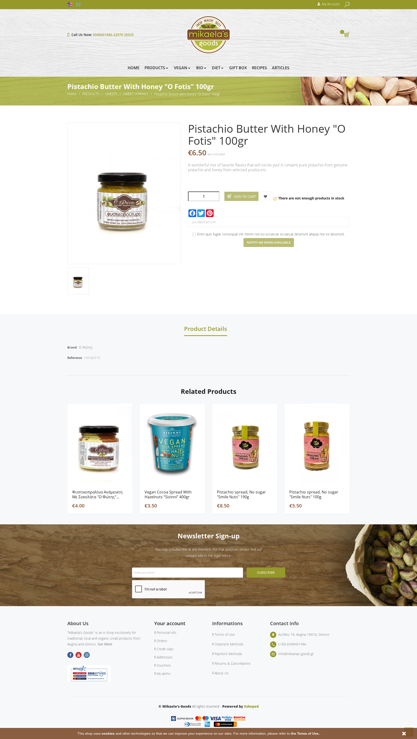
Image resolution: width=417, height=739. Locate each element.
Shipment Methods (229, 644)
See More (104, 644)
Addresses (165, 657)
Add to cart (245, 196)
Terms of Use (225, 634)
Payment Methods (228, 653)
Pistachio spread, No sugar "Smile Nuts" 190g (241, 494)
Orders (162, 640)
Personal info (166, 632)
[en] (71, 4)
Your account (169, 623)
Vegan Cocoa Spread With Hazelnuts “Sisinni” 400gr (168, 494)
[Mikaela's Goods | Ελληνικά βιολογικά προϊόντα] (208, 34)
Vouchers (164, 665)
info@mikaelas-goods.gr (296, 653)
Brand (72, 347)
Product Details (205, 329)
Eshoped (251, 706)
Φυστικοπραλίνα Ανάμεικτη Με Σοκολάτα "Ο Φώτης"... (97, 494)
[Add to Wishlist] (265, 196)
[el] (79, 4)
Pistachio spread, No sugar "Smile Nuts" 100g (313, 494)
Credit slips (165, 649)
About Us (222, 673)
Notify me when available (269, 242)
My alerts (163, 673)
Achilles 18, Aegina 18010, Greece (303, 634)
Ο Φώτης (86, 347)
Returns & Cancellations (233, 663)
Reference (74, 358)
